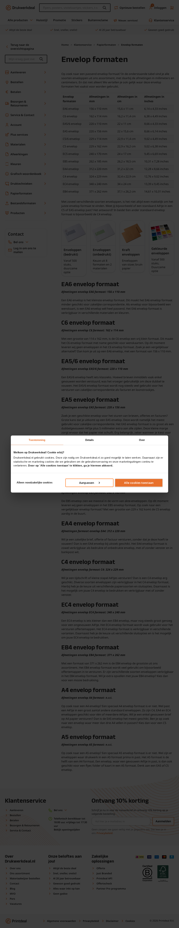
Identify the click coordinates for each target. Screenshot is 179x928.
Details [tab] (89, 439)
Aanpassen (86, 483)
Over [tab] (142, 439)
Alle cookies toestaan (138, 483)
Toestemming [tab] (37, 439)
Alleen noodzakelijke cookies (34, 482)
